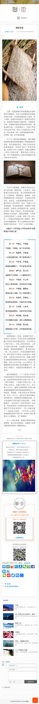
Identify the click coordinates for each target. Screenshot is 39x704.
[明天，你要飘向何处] (8, 643)
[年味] (8, 607)
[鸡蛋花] (8, 634)
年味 (16, 605)
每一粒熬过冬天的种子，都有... (25, 614)
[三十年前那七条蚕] (8, 652)
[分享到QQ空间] (8, 566)
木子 (19, 31)
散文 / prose (10, 31)
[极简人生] (8, 625)
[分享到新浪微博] (12, 566)
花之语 (9, 584)
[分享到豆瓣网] (28, 566)
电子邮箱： (12, 669)
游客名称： (12, 665)
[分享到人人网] (20, 566)
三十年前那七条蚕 (21, 650)
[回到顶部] (35, 700)
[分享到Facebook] (33, 566)
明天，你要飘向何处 (22, 641)
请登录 (8, 662)
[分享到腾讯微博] (16, 566)
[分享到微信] (24, 566)
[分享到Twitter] (8, 571)
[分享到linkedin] (4, 571)
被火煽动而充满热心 (13, 586)
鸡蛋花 (17, 632)
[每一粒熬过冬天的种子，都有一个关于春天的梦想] (8, 616)
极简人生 (18, 623)
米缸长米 (19, 28)
